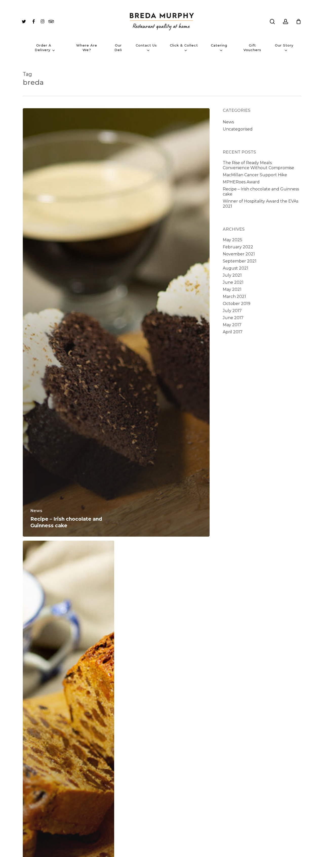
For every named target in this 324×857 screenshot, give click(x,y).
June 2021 (233, 282)
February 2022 (238, 247)
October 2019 (236, 303)
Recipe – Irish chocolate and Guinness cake (261, 191)
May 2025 (232, 239)
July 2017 (232, 310)
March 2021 (234, 296)
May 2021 (232, 289)
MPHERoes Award (241, 182)
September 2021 (239, 261)
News (36, 510)
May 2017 (232, 324)
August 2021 (235, 268)
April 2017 (232, 331)
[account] (285, 21)
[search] (272, 21)
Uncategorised (238, 129)
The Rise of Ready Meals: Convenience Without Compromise (258, 165)
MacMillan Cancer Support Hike (255, 174)
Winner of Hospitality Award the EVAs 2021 (260, 204)
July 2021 (232, 275)
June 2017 (233, 317)
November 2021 (239, 254)
